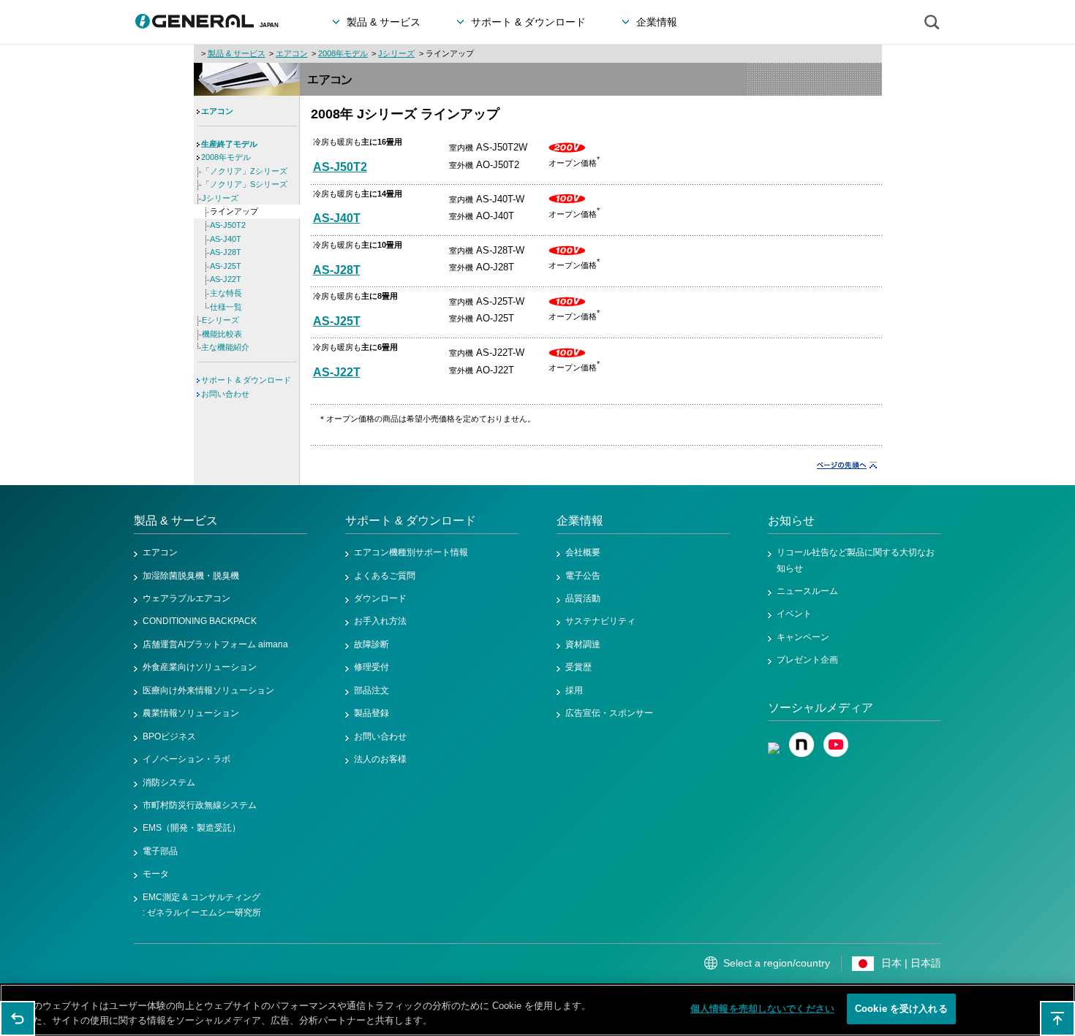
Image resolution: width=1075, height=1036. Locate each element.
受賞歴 (578, 667)
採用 (574, 690)
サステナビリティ (600, 621)
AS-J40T (337, 217)
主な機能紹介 (225, 347)
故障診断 (371, 644)
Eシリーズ (220, 320)
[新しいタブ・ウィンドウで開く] (774, 739)
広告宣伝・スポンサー (609, 713)
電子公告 (582, 576)
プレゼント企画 (807, 660)
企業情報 (580, 520)
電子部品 (160, 851)
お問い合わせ (225, 393)
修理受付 (371, 667)
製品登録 (371, 713)
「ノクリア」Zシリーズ (244, 171)
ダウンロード (380, 598)
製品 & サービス (236, 53)
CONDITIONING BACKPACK (200, 621)
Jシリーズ (396, 53)
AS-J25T (337, 320)
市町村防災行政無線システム (200, 805)
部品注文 (371, 690)
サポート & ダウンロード (246, 380)
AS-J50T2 (340, 166)
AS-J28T (337, 269)
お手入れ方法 (380, 621)
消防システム (169, 782)
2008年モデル (343, 53)
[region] (537, 1010)
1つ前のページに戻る (17, 1018)
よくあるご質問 (384, 576)
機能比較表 (222, 334)
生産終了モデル (229, 144)
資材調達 (582, 644)
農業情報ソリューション (191, 713)
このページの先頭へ (1057, 1018)
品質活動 (582, 598)
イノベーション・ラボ (186, 759)
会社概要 (582, 552)
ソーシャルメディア (820, 707)
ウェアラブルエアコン (186, 598)
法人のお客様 (380, 759)
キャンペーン (803, 637)
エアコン (292, 53)
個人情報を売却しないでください (762, 1008)
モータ (156, 874)
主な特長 (226, 293)
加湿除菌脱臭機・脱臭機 (191, 576)
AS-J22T (337, 371)
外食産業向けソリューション (200, 667)
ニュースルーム (807, 591)
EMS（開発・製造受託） (192, 828)
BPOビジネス (169, 736)
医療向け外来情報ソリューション (208, 690)
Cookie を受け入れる (901, 1008)
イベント (794, 614)
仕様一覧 (226, 306)
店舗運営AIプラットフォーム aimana (215, 644)
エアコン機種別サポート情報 (411, 552)
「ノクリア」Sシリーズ (244, 184)
